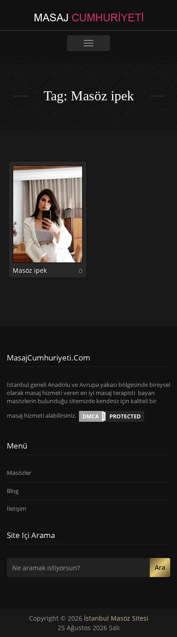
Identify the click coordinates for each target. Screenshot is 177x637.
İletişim (16, 508)
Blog (13, 491)
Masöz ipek (30, 270)
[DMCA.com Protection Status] (112, 416)
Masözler (19, 473)
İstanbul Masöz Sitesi (116, 618)
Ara (160, 567)
